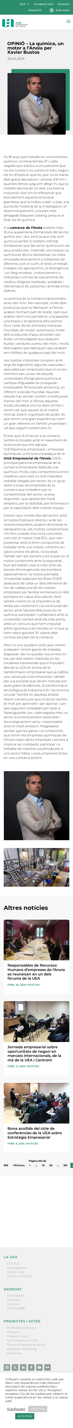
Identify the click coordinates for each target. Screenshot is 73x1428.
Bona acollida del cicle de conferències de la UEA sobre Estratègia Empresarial (35, 1132)
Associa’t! (35, 10)
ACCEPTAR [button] (25, 1416)
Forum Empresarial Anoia (26, 1344)
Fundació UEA (43, 4)
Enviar (60, 1230)
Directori (63, 4)
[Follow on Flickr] (47, 1367)
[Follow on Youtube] (39, 1367)
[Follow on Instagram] (7, 1367)
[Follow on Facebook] (31, 1367)
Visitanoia (14, 1353)
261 (65, 1165)
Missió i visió (16, 1272)
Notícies (34, 984)
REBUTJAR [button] (38, 1408)
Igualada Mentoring (21, 1349)
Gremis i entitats (19, 1276)
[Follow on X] (15, 1367)
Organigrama (17, 1268)
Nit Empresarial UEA (22, 1340)
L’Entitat (13, 1263)
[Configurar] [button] (16, 1409)
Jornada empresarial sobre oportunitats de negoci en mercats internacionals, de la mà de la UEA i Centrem (34, 1053)
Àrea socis (62, 10)
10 (43, 1165)
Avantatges (15, 1295)
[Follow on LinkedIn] (23, 1367)
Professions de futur (22, 1328)
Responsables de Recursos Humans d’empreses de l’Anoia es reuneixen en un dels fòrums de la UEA (36, 972)
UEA (23, 4)
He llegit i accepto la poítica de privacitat (33, 1223)
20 (50, 1165)
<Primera (19, 1165)
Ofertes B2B (16, 1308)
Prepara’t (13, 1332)
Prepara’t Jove (17, 1336)
